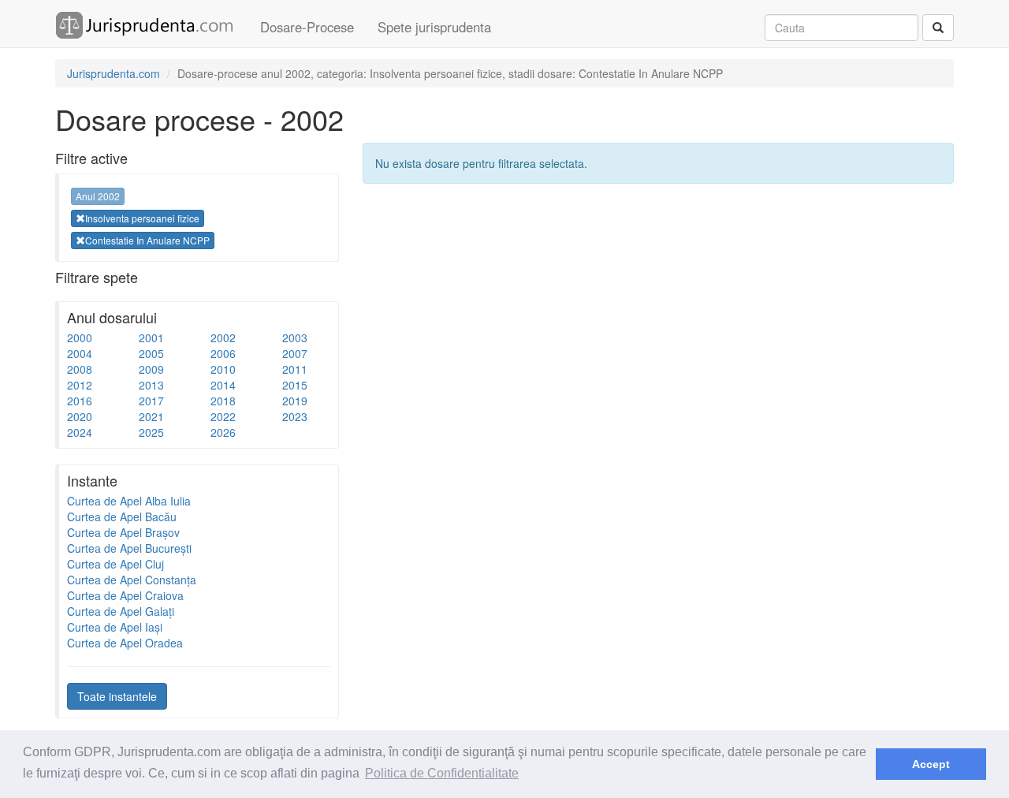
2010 (223, 369)
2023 (294, 416)
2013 (151, 385)
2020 (79, 416)
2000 (79, 337)
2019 (294, 400)
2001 (151, 337)
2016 (79, 400)
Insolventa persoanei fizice (142, 218)
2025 (151, 432)
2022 (223, 416)
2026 (223, 432)
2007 (294, 353)
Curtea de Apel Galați (120, 611)
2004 (79, 353)
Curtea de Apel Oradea (125, 643)
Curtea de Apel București (129, 548)
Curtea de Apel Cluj (115, 564)
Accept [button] (931, 764)
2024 (79, 432)
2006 (223, 353)
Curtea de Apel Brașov (123, 532)
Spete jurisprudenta (434, 26)
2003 (294, 337)
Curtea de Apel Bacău (122, 516)
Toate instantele (117, 696)
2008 (79, 369)
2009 (151, 369)
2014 (223, 385)
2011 (294, 369)
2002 (223, 337)
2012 (79, 385)
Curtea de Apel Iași (114, 627)
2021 (151, 416)
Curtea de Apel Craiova (125, 595)
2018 (223, 400)
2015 (294, 385)
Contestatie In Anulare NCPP (147, 240)
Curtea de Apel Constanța (131, 579)
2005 (151, 353)
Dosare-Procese (307, 26)
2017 (151, 400)
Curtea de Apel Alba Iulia (129, 501)
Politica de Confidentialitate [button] (442, 773)
